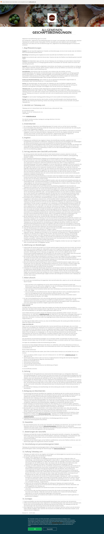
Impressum (67, 7)
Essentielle (50, 529)
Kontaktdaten (58, 7)
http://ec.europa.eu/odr (45, 413)
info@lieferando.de (31, 116)
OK (35, 529)
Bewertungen (47, 7)
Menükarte (38, 7)
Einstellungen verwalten (57, 522)
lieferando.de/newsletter (50, 426)
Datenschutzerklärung (59, 448)
